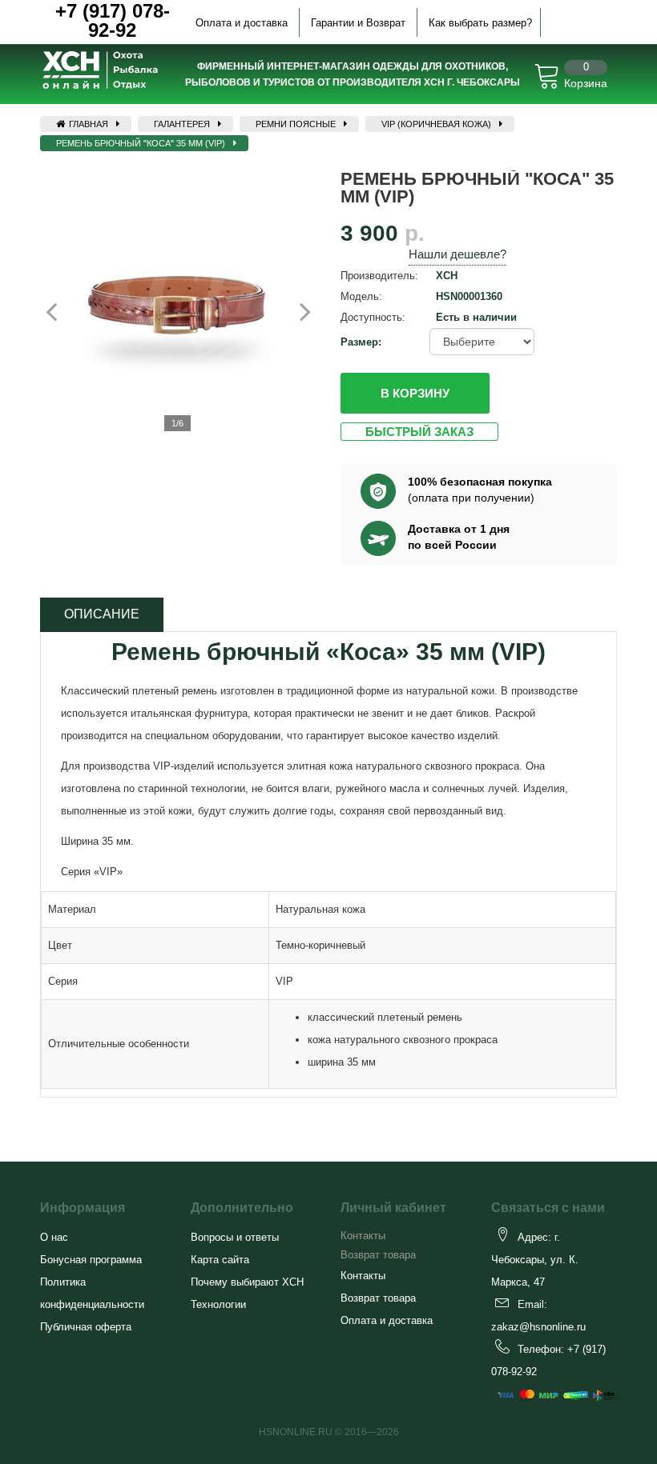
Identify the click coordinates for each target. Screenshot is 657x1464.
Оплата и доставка (241, 23)
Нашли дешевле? (457, 254)
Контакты (363, 1236)
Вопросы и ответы (235, 1237)
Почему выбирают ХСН (247, 1282)
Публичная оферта (85, 1327)
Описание (101, 614)
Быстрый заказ (419, 431)
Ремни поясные (296, 124)
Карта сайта (220, 1260)
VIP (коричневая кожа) (436, 124)
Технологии (218, 1304)
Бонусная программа (91, 1260)
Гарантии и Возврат (358, 23)
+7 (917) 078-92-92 (112, 20)
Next (296, 311)
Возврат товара (378, 1255)
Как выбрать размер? (480, 23)
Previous (60, 311)
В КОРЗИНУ (415, 393)
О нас (54, 1237)
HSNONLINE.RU (296, 1432)
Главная (87, 124)
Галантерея (182, 124)
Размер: (361, 342)
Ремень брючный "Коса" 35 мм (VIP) (140, 143)
